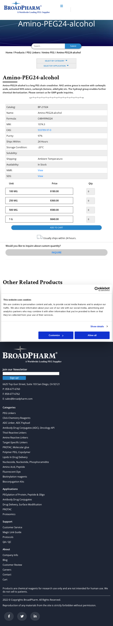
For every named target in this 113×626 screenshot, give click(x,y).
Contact (7, 574)
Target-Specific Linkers (15, 442)
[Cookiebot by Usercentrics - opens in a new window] (97, 289)
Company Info (10, 555)
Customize (54, 335)
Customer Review (12, 564)
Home (9, 52)
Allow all (92, 335)
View (40, 170)
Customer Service (12, 527)
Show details (97, 326)
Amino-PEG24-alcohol (69, 52)
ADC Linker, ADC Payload (16, 422)
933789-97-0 (44, 130)
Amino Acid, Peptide (14, 467)
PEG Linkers (33, 52)
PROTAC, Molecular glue (16, 447)
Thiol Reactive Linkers (14, 432)
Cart (5, 579)
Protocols (8, 537)
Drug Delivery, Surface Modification (22, 504)
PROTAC (7, 509)
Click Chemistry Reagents (16, 418)
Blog (5, 560)
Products (19, 52)
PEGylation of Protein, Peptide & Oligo (24, 494)
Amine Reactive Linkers (15, 437)
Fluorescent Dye (12, 471)
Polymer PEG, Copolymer (16, 452)
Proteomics (9, 514)
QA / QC (7, 542)
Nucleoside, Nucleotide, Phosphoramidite (26, 462)
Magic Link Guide (12, 532)
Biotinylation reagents (15, 476)
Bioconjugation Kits (13, 481)
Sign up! (14, 378)
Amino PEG (48, 52)
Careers (7, 569)
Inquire (57, 252)
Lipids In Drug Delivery (15, 457)
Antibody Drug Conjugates (17, 499)
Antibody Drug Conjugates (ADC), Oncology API (28, 427)
